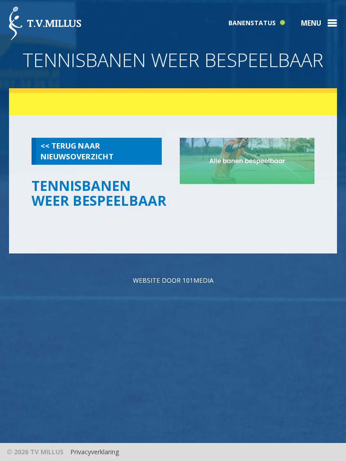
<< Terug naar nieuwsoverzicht (77, 151)
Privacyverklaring (94, 451)
